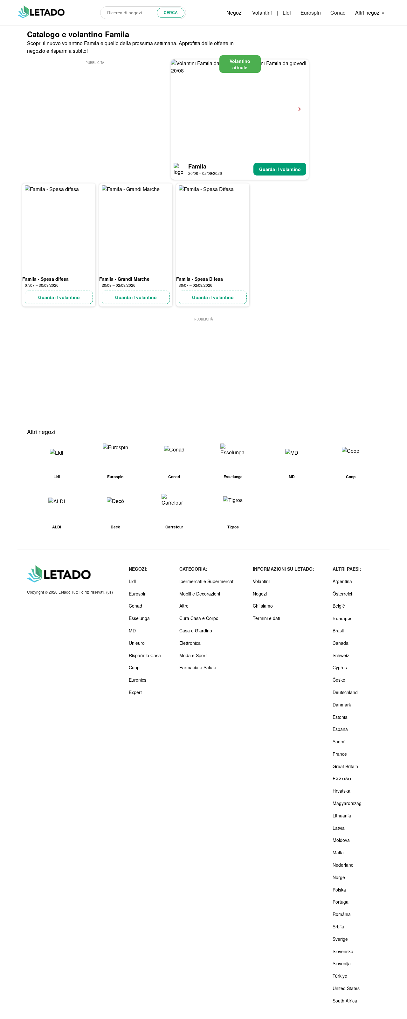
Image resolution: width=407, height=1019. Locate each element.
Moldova (341, 840)
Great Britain (345, 766)
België (339, 605)
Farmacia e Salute (197, 667)
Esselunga (139, 618)
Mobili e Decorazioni (199, 593)
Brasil (338, 630)
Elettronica (190, 643)
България (343, 618)
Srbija (338, 926)
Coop (134, 667)
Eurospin (310, 12)
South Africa (345, 1000)
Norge (339, 877)
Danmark (342, 704)
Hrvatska (341, 791)
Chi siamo (263, 605)
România (342, 914)
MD (132, 630)
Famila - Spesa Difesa (199, 279)
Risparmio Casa (145, 655)
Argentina (342, 581)
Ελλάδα (342, 778)
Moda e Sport (193, 655)
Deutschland (345, 692)
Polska (339, 889)
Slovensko (343, 951)
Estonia (340, 717)
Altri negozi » (370, 12)
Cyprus (340, 667)
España (340, 729)
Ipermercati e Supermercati (206, 581)
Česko (339, 680)
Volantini (262, 12)
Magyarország (347, 803)
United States (346, 988)
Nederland (343, 865)
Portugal (341, 902)
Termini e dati (266, 618)
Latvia (339, 828)
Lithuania (342, 815)
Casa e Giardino (195, 630)
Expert (135, 692)
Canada (340, 643)
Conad (338, 12)
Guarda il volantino (280, 169)
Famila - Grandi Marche (124, 279)
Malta (338, 852)
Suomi (339, 741)
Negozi (234, 12)
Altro (184, 605)
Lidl (287, 12)
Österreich (343, 593)
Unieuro (137, 643)
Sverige (340, 939)
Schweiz (341, 655)
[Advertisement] (94, 110)
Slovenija (342, 963)
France (340, 754)
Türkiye (340, 976)
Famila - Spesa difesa (45, 279)
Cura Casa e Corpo (198, 618)
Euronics (137, 680)
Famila (197, 166)
